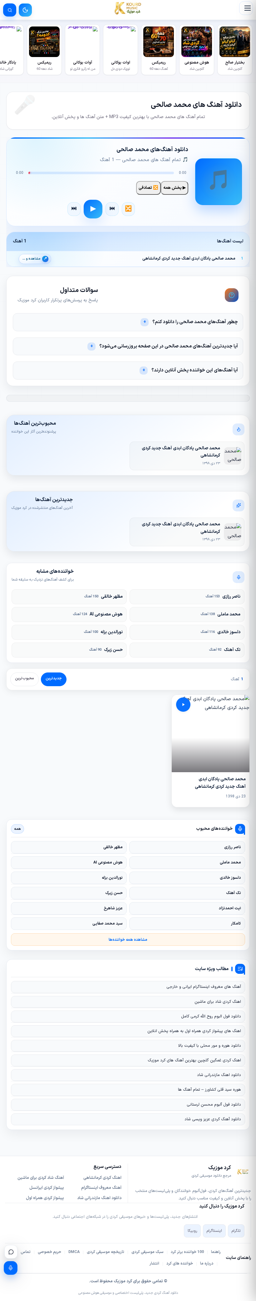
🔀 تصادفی (148, 188)
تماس (26, 1252)
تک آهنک (224, 650)
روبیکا (192, 1231)
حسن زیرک (106, 650)
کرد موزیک (123, 1281)
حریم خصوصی (49, 1252)
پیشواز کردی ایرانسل (46, 1188)
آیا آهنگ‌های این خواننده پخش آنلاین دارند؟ (194, 370)
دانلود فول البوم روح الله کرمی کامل (211, 1016)
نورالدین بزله (103, 632)
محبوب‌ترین (24, 678)
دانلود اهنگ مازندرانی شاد (219, 1075)
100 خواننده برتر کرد (187, 1252)
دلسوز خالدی (220, 632)
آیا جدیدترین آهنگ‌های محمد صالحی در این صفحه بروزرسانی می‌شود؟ (168, 346)
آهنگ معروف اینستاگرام (101, 1188)
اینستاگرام (214, 1231)
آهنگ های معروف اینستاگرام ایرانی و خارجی (203, 987)
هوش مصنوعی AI (98, 614)
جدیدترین (54, 678)
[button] (246, 8)
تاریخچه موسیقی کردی (105, 1252)
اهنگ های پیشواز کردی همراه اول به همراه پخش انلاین (194, 1031)
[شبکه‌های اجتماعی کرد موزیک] (10, 1252)
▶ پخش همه (174, 188)
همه (17, 829)
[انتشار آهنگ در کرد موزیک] (10, 1268)
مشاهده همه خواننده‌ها (128, 940)
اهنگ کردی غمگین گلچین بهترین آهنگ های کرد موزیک (194, 1060)
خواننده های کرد (179, 1263)
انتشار (154, 1263)
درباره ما (207, 1263)
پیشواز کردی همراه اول (45, 1198)
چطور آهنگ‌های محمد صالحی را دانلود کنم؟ (195, 322)
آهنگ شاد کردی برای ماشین (40, 1178)
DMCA (74, 1252)
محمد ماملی (220, 614)
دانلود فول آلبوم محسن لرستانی (214, 1105)
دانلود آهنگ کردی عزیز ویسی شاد (213, 1119)
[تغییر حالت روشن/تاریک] (25, 10)
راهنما (216, 1252)
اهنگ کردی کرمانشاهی (102, 1178)
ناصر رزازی (223, 596)
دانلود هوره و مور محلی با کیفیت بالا (209, 1046)
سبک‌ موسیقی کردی (147, 1252)
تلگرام (236, 1231)
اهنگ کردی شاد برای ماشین (217, 1002)
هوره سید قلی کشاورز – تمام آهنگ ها (209, 1090)
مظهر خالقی (103, 596)
